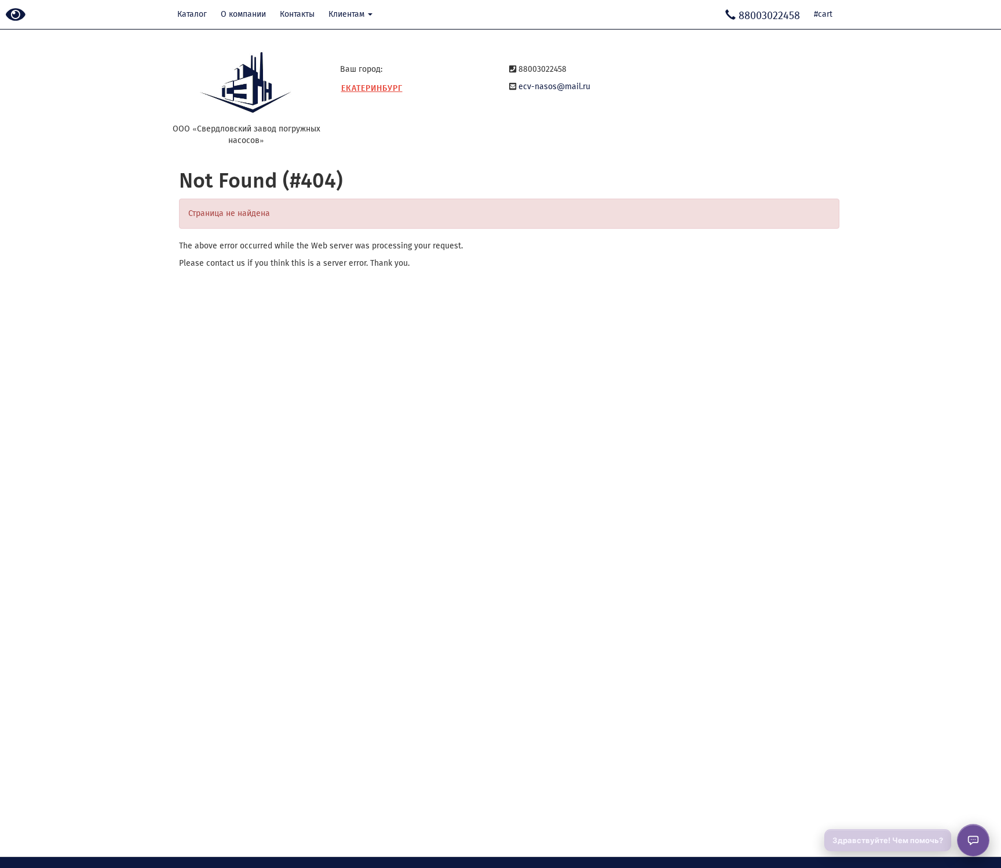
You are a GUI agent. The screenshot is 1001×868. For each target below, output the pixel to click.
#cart (823, 14)
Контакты (297, 14)
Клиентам (347, 14)
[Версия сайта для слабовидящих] (15, 15)
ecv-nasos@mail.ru (554, 86)
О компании (243, 14)
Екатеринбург (372, 88)
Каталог (192, 14)
